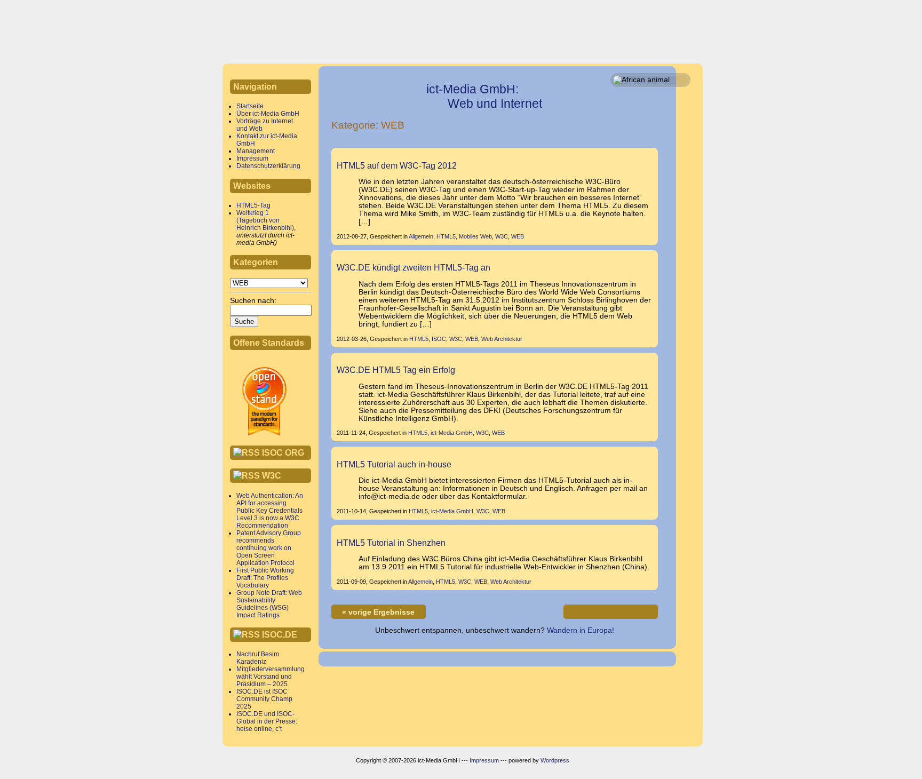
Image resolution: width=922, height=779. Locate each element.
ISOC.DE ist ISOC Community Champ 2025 (264, 699)
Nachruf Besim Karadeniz (257, 657)
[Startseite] (261, 29)
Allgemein (421, 236)
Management (255, 151)
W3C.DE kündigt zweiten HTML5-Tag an (413, 267)
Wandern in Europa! (580, 630)
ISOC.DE (279, 634)
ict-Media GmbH (452, 433)
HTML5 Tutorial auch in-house (394, 464)
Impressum (252, 158)
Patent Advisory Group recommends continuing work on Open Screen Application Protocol (268, 548)
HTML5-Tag (253, 205)
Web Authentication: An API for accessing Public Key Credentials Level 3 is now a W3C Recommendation (269, 510)
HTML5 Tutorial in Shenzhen (391, 542)
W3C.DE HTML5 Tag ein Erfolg (396, 370)
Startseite (250, 106)
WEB (517, 236)
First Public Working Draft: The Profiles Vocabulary (265, 578)
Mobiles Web (475, 236)
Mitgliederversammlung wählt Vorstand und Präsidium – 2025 (270, 676)
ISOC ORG (283, 452)
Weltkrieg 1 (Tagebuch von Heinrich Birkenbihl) (265, 220)
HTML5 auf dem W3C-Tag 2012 (397, 165)
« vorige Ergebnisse (378, 612)
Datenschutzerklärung (268, 166)
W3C (271, 475)
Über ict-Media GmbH (267, 113)
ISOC (439, 339)
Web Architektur (501, 339)
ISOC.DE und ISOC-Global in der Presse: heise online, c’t (266, 721)
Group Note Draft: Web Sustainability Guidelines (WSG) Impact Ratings (269, 604)
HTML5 (446, 236)
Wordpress (555, 760)
